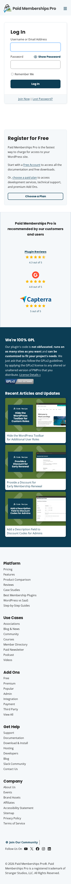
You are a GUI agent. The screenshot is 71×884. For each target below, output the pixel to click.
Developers (10, 753)
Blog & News (11, 629)
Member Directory (15, 644)
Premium (9, 683)
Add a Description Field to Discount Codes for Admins (24, 531)
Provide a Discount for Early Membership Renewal (24, 484)
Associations (11, 624)
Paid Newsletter (13, 650)
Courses (8, 639)
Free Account (31, 165)
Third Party (10, 709)
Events (7, 792)
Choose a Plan (35, 196)
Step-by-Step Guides (16, 605)
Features (9, 574)
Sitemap (8, 813)
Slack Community (14, 764)
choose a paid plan (24, 177)
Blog (6, 759)
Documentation (13, 738)
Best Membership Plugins (20, 595)
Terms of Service (14, 823)
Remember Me (24, 74)
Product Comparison (17, 579)
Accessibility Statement (18, 808)
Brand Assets (12, 797)
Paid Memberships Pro (29, 6)
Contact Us (10, 769)
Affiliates (9, 803)
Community (11, 634)
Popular (8, 689)
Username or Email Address (29, 39)
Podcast (8, 655)
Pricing (7, 569)
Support (8, 733)
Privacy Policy (12, 818)
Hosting (8, 748)
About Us (9, 787)
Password (17, 57)
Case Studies (11, 590)
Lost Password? (43, 99)
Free (6, 678)
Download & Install (15, 743)
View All (8, 714)
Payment (9, 704)
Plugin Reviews (35, 252)
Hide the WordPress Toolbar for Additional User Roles (25, 437)
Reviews (8, 585)
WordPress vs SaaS (15, 600)
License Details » (30, 375)
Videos (7, 660)
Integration (10, 699)
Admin (7, 694)
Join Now (24, 99)
